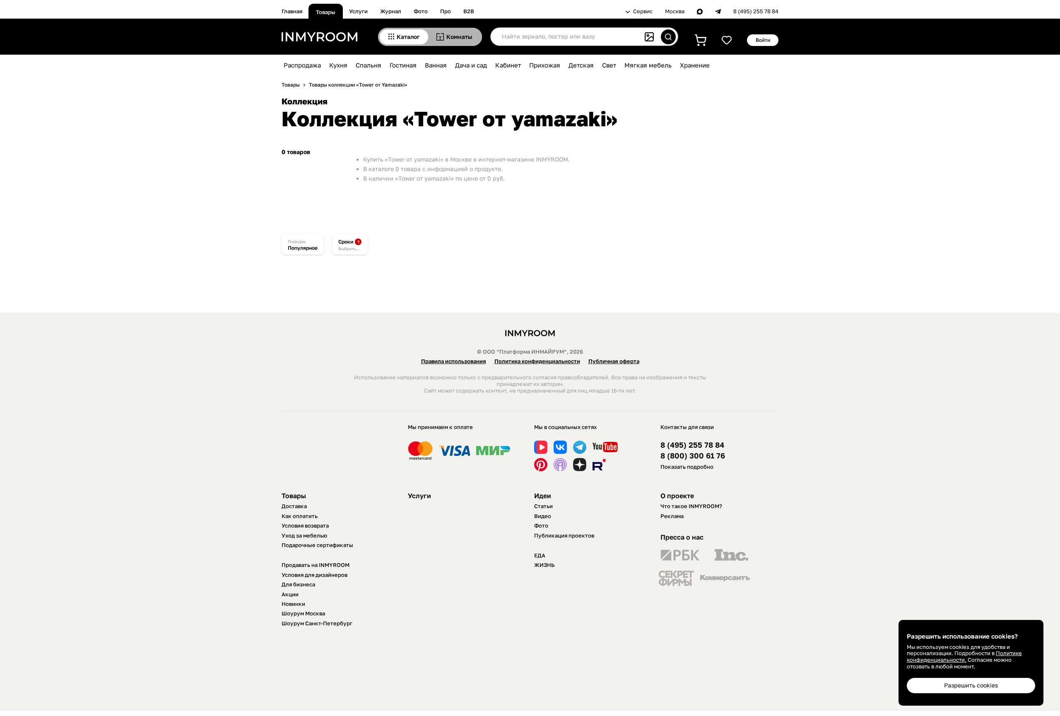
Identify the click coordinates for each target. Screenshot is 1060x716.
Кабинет (508, 65)
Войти (763, 40)
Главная (292, 11)
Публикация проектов (564, 535)
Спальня (368, 65)
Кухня (338, 65)
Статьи (543, 506)
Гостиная (403, 65)
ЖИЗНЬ (544, 565)
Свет (609, 65)
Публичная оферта (613, 361)
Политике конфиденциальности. (964, 656)
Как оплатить (300, 516)
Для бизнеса (298, 584)
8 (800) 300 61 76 (692, 455)
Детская (581, 65)
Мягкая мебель (648, 65)
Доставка (294, 506)
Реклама (672, 516)
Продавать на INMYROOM (315, 565)
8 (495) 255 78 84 (755, 11)
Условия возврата (305, 525)
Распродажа (302, 65)
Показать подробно (686, 466)
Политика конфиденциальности (537, 361)
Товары (325, 12)
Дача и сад (471, 65)
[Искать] (668, 36)
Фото (421, 11)
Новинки (293, 603)
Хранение (695, 65)
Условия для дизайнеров (314, 574)
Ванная (436, 65)
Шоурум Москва (303, 613)
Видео (542, 516)
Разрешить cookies (971, 685)
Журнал (390, 11)
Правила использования (453, 361)
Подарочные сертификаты (317, 545)
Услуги (358, 11)
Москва (674, 11)
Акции (290, 594)
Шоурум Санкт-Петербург (317, 623)
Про (445, 11)
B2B (468, 11)
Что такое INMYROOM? (691, 506)
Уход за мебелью (304, 535)
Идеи (542, 496)
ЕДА (539, 555)
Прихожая (544, 65)
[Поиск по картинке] (649, 36)
